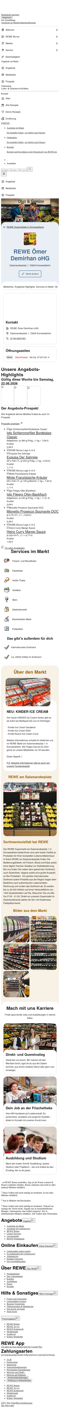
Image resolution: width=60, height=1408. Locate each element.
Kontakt (10, 1286)
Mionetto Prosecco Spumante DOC (33, 511)
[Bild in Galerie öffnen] (30, 809)
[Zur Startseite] (10, 5)
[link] (33, 130)
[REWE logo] (5, 123)
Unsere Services (14, 1234)
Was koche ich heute (16, 1309)
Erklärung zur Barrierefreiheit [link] (19, 1381)
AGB (9, 1359)
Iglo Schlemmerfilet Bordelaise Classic (29, 434)
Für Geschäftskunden (16, 1261)
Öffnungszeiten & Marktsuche (20, 1306)
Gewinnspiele (13, 1236)
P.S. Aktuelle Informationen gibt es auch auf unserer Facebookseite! (28, 764)
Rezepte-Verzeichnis (16, 1304)
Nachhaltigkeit (13, 1274)
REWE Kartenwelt (15, 1329)
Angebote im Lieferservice (18, 1228)
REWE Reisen (13, 1324)
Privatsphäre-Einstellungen (18, 1370)
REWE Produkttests (15, 1239)
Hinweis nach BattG (16, 1372)
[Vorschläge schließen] (4, 174)
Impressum (11, 1365)
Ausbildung (12, 1281)
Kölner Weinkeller (15, 1337)
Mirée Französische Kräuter (27, 477)
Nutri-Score (12, 1311)
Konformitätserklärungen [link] (17, 1378)
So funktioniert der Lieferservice (21, 1254)
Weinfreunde (12, 1331)
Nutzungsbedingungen (17, 1367)
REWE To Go (13, 1326)
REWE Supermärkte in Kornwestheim (25, 227)
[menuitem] (30, 29)
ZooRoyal (11, 1334)
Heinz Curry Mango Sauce (26, 531)
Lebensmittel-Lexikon (16, 1301)
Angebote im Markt (15, 1226)
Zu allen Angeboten (15, 548)
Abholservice (12, 1256)
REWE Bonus (13, 1231)
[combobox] (14, 170)
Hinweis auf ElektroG (16, 1375)
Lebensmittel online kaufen (19, 1251)
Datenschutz (12, 1362)
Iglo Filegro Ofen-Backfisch (27, 494)
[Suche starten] (30, 169)
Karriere (10, 1279)
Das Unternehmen (15, 1276)
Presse (9, 1284)
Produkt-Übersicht (15, 1259)
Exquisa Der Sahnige (22, 457)
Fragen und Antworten (17, 1299)
